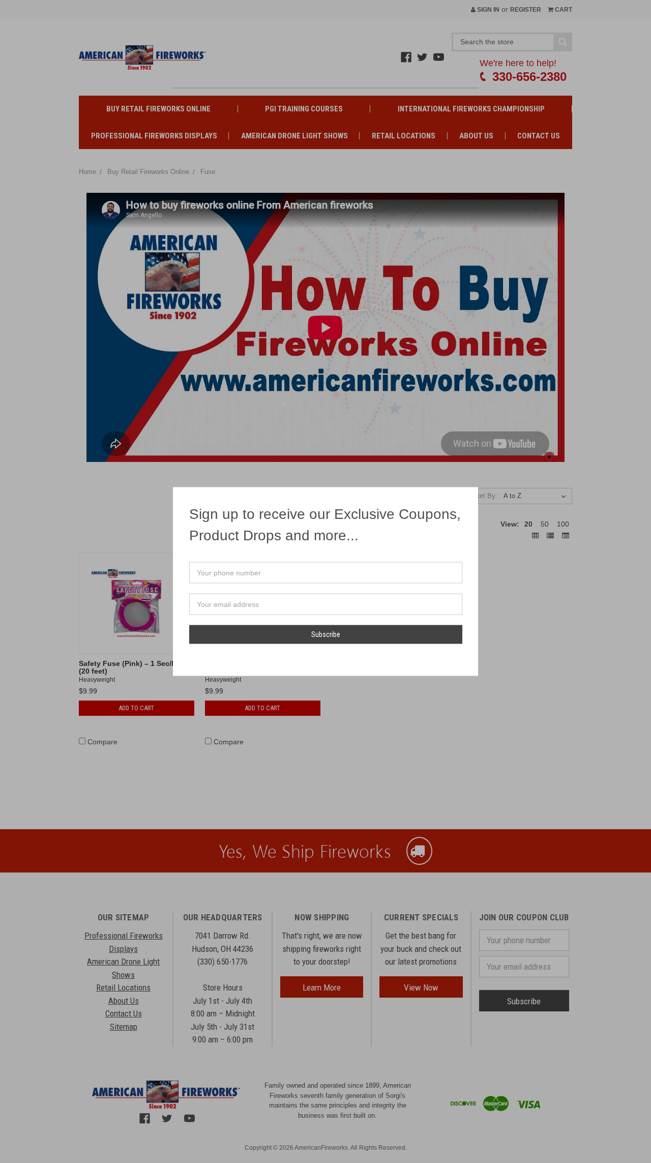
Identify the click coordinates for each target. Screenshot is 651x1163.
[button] (470, 495)
